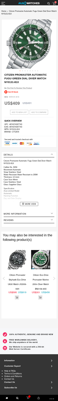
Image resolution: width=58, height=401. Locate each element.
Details (8, 154)
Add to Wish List (19, 112)
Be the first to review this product (18, 88)
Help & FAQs (10, 370)
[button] (20, 71)
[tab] (29, 154)
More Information (15, 213)
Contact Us (9, 378)
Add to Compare (38, 112)
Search (48, 3)
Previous (4, 278)
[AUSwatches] (29, 3)
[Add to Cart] (17, 297)
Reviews (9, 220)
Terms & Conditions (13, 373)
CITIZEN (15, 132)
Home (3, 11)
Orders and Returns (13, 376)
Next (54, 278)
